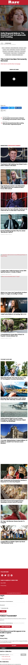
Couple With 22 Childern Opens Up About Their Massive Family (13, 542)
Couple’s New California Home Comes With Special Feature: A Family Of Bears (13, 271)
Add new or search (4, 654)
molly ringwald (10, 51)
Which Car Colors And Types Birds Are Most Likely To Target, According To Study (14, 293)
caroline (4, 49)
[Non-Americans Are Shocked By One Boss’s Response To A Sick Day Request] (14, 471)
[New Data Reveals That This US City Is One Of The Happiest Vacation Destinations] (14, 368)
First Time (18, 49)
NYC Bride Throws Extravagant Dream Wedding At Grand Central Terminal (12, 501)
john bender (23, 49)
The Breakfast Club (21, 53)
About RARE (3, 582)
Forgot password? (3, 614)
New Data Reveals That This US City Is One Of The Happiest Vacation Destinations (13, 378)
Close (3, 648)
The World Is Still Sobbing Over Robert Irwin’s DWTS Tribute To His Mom (14, 164)
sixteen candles (14, 53)
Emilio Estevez (12, 49)
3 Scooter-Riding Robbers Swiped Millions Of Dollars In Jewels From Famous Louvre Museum (14, 441)
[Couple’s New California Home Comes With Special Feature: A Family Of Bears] (14, 261)
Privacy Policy (3, 585)
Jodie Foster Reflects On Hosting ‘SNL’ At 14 (13, 314)
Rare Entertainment (14, 145)
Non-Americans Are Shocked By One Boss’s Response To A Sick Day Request (14, 481)
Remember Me (4, 608)
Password (2, 605)
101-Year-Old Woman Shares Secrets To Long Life (13, 521)
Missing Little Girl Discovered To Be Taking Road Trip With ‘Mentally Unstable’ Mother (13, 398)
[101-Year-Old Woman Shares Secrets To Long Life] (14, 512)
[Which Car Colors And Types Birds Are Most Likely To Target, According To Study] (14, 283)
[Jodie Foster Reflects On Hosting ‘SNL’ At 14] (14, 305)
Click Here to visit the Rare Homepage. (11, 64)
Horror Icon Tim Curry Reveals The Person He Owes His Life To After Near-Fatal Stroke (14, 209)
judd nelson (5, 51)
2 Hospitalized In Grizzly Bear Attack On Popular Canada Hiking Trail (12, 335)
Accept (14, 645)
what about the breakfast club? (17, 54)
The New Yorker (8, 54)
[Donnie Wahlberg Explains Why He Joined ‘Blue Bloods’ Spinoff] (14, 221)
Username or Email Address (6, 601)
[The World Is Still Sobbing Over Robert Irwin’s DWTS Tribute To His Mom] (14, 155)
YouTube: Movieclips (5, 40)
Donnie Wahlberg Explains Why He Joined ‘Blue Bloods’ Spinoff (13, 231)
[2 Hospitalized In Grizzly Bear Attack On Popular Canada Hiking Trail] (14, 325)
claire (8, 49)
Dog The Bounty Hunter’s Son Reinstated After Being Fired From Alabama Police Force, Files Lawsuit (13, 187)
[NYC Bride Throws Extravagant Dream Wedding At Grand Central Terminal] (14, 491)
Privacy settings (4, 588)
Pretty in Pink (17, 51)
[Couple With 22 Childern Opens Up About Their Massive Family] (14, 532)
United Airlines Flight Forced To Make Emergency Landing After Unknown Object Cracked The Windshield (13, 420)
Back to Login (2, 629)
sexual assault (22, 51)
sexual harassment (7, 53)
